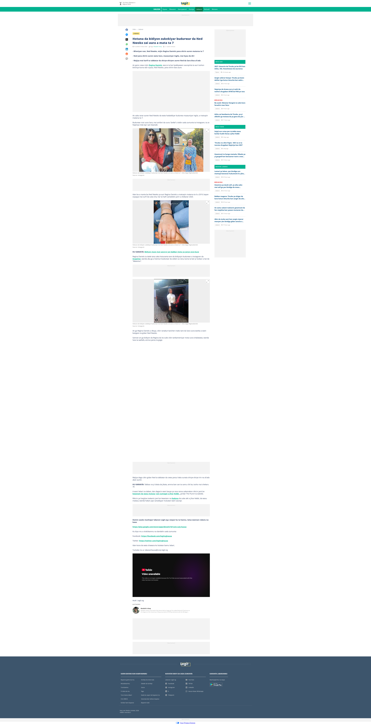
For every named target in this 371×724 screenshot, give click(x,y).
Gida (134, 29)
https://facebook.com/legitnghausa (156, 536)
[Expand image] (207, 130)
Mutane (214, 9)
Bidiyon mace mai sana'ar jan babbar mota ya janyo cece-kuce (172, 252)
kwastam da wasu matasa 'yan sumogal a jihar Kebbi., (156, 494)
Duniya (191, 9)
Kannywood (182, 9)
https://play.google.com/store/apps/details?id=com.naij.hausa (159, 527)
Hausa (157, 9)
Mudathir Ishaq (158, 46)
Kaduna (175, 498)
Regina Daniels (155, 65)
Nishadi (207, 9)
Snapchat (137, 259)
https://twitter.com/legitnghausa (153, 541)
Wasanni (172, 9)
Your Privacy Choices (187, 723)
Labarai (199, 9)
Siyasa (165, 9)
